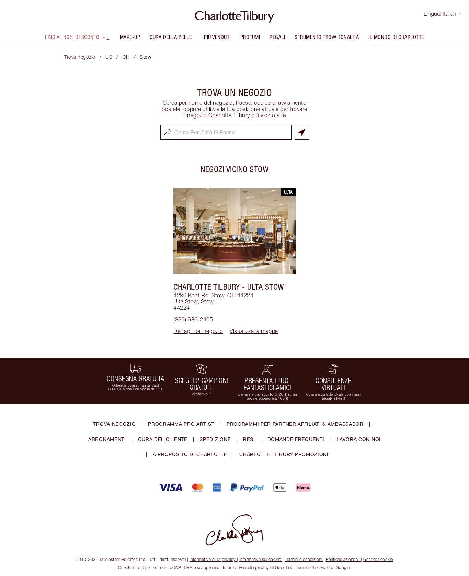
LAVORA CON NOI (358, 439)
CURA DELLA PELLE (171, 37)
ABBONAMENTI (107, 439)
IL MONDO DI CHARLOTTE (396, 37)
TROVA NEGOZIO (114, 424)
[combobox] (226, 132)
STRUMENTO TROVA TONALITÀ (327, 37)
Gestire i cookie (378, 559)
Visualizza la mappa (254, 331)
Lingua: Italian (440, 13)
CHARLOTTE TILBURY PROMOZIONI (284, 454)
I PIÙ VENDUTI (216, 37)
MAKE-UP (130, 37)
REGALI (277, 37)
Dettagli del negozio (198, 331)
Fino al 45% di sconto (72, 37)
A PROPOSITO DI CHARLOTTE (190, 454)
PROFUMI (250, 37)
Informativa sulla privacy (213, 559)
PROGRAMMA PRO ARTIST (181, 424)
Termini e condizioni (303, 559)
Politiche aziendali (343, 559)
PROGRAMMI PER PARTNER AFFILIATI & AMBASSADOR (295, 424)
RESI (249, 439)
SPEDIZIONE (215, 439)
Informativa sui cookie (260, 559)
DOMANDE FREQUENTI (295, 439)
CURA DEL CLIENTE (162, 439)
